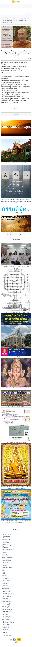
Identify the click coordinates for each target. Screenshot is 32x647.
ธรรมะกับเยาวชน (7, 559)
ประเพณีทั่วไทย (6, 606)
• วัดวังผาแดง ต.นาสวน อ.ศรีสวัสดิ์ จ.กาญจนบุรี (16, 162)
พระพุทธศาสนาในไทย (8, 627)
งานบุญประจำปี (6, 604)
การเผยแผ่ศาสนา (7, 551)
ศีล (3, 570)
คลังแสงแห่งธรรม (7, 596)
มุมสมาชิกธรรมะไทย (7, 546)
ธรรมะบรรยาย (6, 562)
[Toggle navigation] (3, 5)
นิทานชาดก (5, 614)
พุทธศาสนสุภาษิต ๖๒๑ (8, 621)
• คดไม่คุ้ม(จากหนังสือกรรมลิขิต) (16, 213)
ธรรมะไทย (15, 645)
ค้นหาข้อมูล (5, 538)
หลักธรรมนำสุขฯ (7, 600)
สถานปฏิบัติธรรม (7, 556)
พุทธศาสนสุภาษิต (7, 619)
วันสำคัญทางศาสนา (7, 635)
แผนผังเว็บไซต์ (6, 536)
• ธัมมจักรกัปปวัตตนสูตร (16, 137)
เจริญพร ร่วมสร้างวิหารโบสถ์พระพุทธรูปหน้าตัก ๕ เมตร (16, 312)
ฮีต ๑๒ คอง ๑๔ (6, 603)
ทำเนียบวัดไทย (6, 629)
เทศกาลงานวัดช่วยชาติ (8, 549)
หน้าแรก (4, 17)
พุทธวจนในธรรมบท (7, 616)
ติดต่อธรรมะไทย (6, 539)
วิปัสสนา (5, 575)
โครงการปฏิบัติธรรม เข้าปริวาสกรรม (16, 406)
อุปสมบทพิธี (5, 634)
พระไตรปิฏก (5, 583)
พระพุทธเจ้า (5, 608)
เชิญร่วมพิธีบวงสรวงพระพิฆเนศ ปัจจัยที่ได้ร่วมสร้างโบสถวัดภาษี (16, 387)
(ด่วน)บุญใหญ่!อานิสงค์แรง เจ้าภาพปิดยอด (16, 442)
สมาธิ (4, 573)
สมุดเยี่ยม (5, 541)
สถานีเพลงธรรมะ (7, 591)
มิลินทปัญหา (6, 588)
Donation (5, 547)
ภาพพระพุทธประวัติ (7, 609)
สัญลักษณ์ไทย (6, 544)
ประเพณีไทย (5, 552)
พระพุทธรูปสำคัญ (7, 626)
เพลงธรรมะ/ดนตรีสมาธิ (8, 593)
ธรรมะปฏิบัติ (6, 595)
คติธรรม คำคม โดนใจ (8, 567)
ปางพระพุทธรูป (6, 624)
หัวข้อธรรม (5, 585)
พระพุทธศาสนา (6, 582)
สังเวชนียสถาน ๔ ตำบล (8, 622)
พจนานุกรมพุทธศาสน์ (8, 587)
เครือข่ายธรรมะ (6, 542)
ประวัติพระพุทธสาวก (7, 611)
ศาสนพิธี (5, 632)
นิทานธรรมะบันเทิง (7, 560)
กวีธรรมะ (5, 565)
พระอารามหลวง (6, 631)
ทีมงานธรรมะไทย (7, 534)
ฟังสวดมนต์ (5, 578)
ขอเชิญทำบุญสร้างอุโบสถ (16, 357)
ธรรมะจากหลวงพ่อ (7, 557)
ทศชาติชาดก (6, 613)
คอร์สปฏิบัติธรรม (7, 580)
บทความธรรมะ (6, 564)
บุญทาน (5, 572)
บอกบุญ (9, 17)
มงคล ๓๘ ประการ (7, 618)
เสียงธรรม (5, 590)
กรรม (4, 569)
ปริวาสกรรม (6, 577)
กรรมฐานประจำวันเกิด (8, 601)
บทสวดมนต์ (5, 598)
